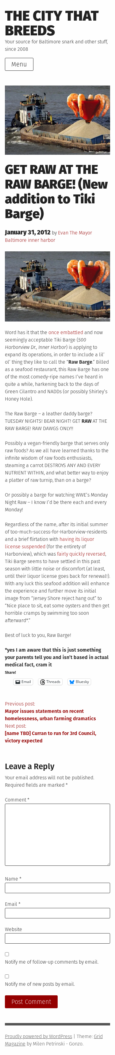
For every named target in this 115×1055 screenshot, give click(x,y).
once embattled (65, 332)
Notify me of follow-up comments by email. (51, 962)
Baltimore (16, 240)
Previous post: (50, 711)
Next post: (50, 733)
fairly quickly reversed (81, 554)
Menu (19, 64)
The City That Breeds (52, 23)
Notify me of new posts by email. (40, 984)
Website (13, 929)
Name (13, 879)
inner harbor (41, 240)
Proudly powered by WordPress (38, 1036)
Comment (17, 800)
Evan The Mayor (75, 233)
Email (13, 904)
